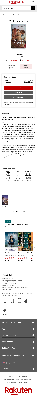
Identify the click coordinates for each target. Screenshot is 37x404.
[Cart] (32, 2)
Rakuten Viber (22, 376)
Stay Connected (8, 342)
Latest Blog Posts (9, 335)
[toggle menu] (3, 2)
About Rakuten (23, 382)
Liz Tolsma (19, 54)
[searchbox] (18, 8)
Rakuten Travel (26, 379)
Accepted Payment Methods (13, 355)
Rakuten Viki (12, 376)
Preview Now (13, 60)
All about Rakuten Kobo (11, 322)
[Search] (33, 8)
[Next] (34, 248)
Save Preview (26, 60)
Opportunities (7, 329)
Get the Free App (8, 348)
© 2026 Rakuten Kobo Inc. (10, 369)
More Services (12, 382)
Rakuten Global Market (11, 379)
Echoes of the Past (21, 57)
